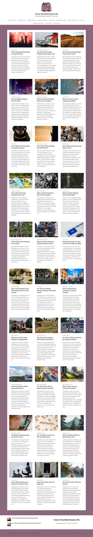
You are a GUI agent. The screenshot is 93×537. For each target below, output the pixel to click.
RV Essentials (48, 23)
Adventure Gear (13, 20)
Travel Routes (56, 23)
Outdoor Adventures (73, 20)
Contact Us (68, 533)
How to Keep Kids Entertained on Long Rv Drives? (25, 518)
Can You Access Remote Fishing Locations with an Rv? (26, 523)
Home (58, 533)
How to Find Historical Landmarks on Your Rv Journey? (69, 290)
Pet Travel (81, 20)
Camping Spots (22, 20)
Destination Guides (42, 20)
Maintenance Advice (61, 20)
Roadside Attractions (38, 23)
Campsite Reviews (31, 20)
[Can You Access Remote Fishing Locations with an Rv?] (9, 524)
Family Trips (52, 20)
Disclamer (74, 533)
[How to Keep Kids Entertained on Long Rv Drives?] (9, 519)
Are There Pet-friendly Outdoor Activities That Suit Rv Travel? (46, 290)
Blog (62, 533)
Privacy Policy (81, 533)
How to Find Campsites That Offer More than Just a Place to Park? (20, 290)
